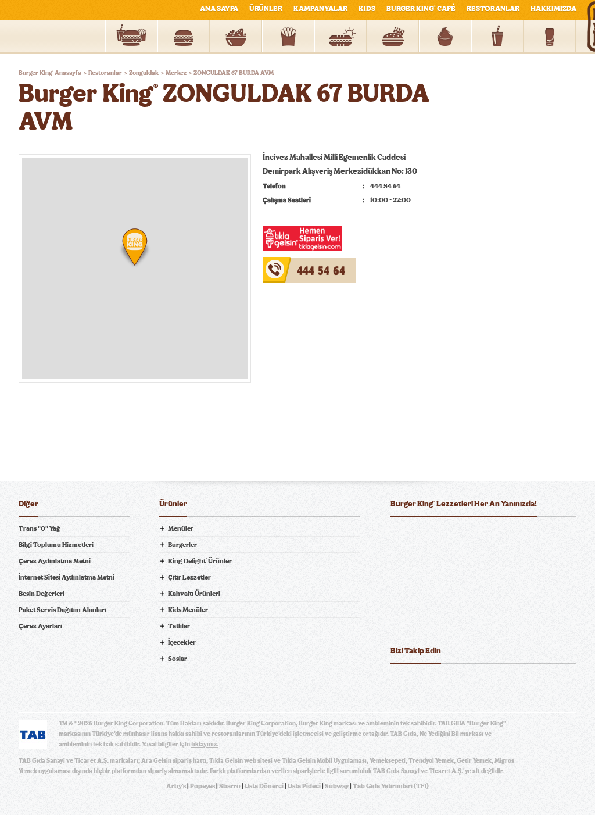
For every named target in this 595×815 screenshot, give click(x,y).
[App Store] (420, 535)
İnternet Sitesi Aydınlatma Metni (66, 577)
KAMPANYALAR (320, 9)
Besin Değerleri (41, 593)
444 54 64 (281, 264)
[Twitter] (423, 682)
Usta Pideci (304, 785)
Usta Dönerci (264, 785)
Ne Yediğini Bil (435, 581)
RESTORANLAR (493, 9)
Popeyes (202, 785)
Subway (337, 785)
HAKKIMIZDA (553, 9)
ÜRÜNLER (265, 9)
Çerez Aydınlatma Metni (55, 560)
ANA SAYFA (219, 9)
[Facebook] (399, 682)
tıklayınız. (204, 744)
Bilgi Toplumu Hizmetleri (56, 544)
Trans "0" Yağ (39, 528)
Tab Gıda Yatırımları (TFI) (391, 785)
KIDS (367, 9)
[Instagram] (469, 682)
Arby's (176, 785)
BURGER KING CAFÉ (421, 9)
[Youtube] (446, 682)
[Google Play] (483, 535)
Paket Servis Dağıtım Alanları (62, 609)
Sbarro (230, 785)
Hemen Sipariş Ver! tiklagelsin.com (435, 622)
